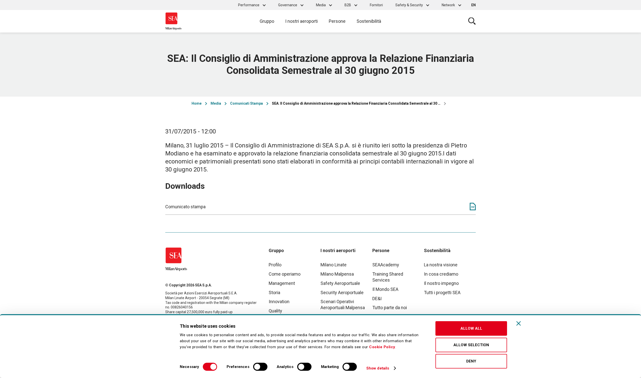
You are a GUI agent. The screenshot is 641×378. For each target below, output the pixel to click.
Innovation (279, 301)
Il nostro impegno (441, 283)
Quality (275, 310)
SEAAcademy (385, 264)
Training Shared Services (387, 277)
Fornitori (376, 5)
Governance (287, 5)
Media (321, 5)
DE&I (377, 298)
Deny (471, 361)
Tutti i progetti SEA (442, 292)
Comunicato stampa (185, 206)
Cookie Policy (382, 347)
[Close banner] (518, 323)
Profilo (275, 264)
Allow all (471, 328)
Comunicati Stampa (246, 103)
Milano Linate (333, 264)
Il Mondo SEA (385, 289)
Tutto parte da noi (389, 307)
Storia (274, 292)
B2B (348, 5)
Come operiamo (284, 274)
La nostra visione (440, 264)
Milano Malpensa (337, 274)
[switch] (260, 367)
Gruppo (267, 21)
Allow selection (471, 344)
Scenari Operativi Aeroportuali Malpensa (342, 304)
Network (448, 5)
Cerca (472, 21)
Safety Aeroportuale (340, 283)
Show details (377, 368)
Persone (337, 21)
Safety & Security (409, 5)
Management (282, 283)
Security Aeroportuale (342, 292)
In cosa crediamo (441, 274)
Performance (248, 5)
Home (197, 103)
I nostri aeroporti (301, 21)
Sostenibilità (369, 21)
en (473, 5)
